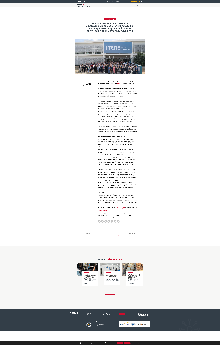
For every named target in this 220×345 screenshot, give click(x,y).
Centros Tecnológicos (110, 19)
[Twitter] (80, 1)
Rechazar (127, 343)
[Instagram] (84, 1)
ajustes (108, 343)
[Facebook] (81, 1)
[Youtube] (83, 1)
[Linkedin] (78, 1)
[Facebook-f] (143, 315)
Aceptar (120, 343)
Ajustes (134, 343)
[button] (97, 5)
